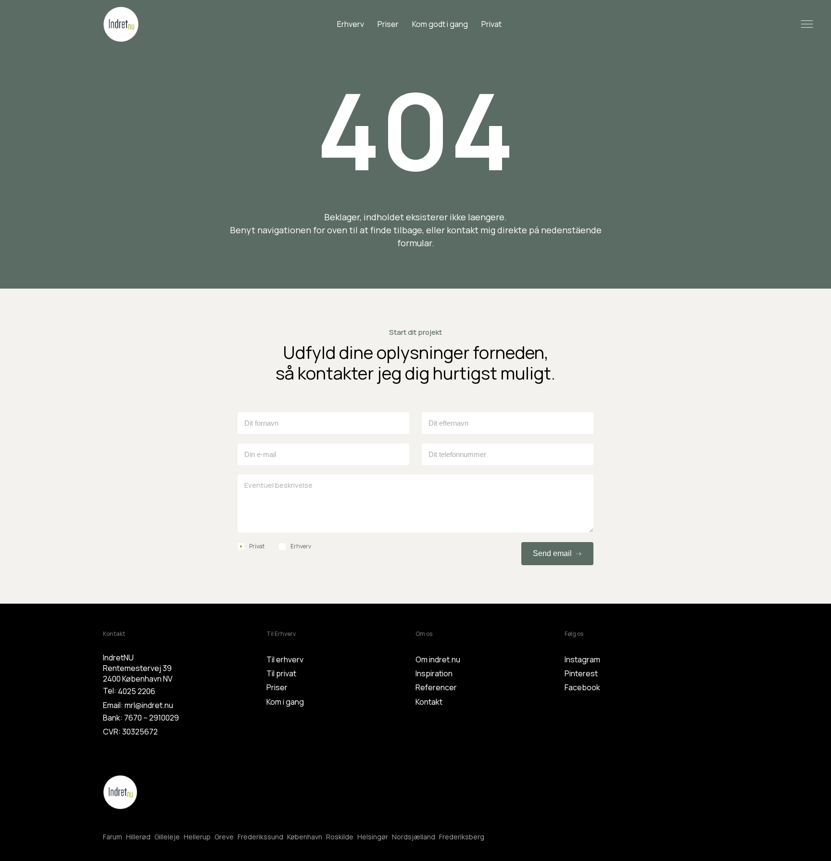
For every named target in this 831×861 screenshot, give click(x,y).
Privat (491, 24)
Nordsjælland (413, 836)
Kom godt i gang (440, 24)
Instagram (582, 659)
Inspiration (434, 673)
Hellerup (197, 836)
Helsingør (372, 836)
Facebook (582, 687)
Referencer (436, 687)
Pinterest (581, 673)
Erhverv (350, 24)
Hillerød (138, 836)
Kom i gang (285, 701)
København (304, 836)
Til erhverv (284, 659)
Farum (112, 836)
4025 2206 (136, 691)
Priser (388, 24)
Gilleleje (167, 836)
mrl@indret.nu (149, 705)
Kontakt (429, 701)
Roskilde (339, 836)
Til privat (281, 673)
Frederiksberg (461, 836)
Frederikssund (260, 836)
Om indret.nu (438, 659)
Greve (224, 836)
